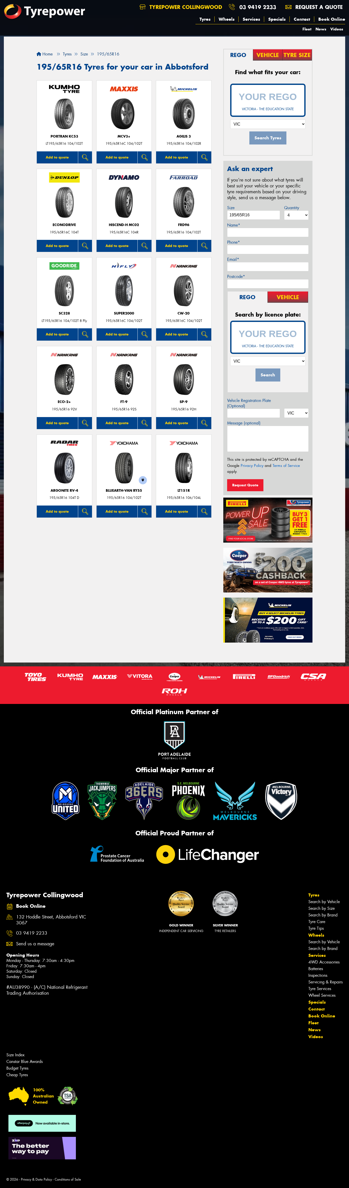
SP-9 (184, 402)
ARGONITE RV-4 (64, 490)
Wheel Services (321, 995)
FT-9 (123, 402)
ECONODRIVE (64, 225)
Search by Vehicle (324, 901)
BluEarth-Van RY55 (124, 490)
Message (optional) (244, 423)
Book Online (331, 19)
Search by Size (321, 908)
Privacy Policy (252, 465)
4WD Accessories (324, 962)
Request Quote (245, 485)
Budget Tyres (17, 1068)
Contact (302, 19)
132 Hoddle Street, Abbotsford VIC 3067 (51, 920)
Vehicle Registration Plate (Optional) (249, 403)
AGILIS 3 (184, 136)
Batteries (315, 968)
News (321, 29)
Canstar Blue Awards (24, 1061)
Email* (233, 259)
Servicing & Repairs (325, 982)
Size (231, 207)
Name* (233, 225)
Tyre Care (316, 921)
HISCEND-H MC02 (124, 225)
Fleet (307, 29)
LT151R (184, 490)
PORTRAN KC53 (64, 136)
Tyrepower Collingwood (185, 7)
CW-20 (184, 313)
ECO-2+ (64, 402)
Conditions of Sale (68, 1179)
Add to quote (57, 157)
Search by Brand (323, 915)
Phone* (233, 242)
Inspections (317, 975)
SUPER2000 (124, 313)
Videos (336, 29)
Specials (277, 19)
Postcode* (236, 276)
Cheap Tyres (17, 1075)
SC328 (64, 313)
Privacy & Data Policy (36, 1179)
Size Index (15, 1055)
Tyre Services (319, 988)
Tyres (205, 19)
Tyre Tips (316, 928)
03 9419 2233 (257, 7)
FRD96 (183, 225)
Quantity (291, 207)
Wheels (227, 19)
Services (251, 19)
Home (47, 54)
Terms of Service (286, 465)
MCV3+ (124, 136)
